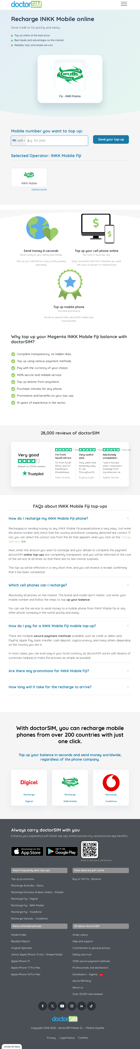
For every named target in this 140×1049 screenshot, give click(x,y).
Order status (80, 934)
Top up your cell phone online (96, 251)
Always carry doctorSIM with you (45, 830)
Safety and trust (82, 954)
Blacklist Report (20, 941)
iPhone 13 (20, 961)
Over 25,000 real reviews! (88, 994)
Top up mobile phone (68, 307)
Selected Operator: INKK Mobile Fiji (46, 155)
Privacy (51, 1037)
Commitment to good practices (91, 948)
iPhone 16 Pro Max (25, 974)
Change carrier (39, 189)
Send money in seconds (41, 251)
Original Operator (21, 948)
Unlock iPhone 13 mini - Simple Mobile (36, 954)
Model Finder (18, 934)
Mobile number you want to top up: (47, 131)
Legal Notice (67, 1037)
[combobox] (18, 140)
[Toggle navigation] (124, 4)
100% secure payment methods (91, 961)
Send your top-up (111, 139)
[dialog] (12, 1046)
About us (78, 987)
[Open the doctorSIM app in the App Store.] (27, 851)
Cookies (83, 1037)
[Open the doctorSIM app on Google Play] (62, 851)
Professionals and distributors (90, 967)
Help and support (83, 941)
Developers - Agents (87, 974)
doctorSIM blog (82, 980)
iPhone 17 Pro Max (25, 967)
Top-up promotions (22, 879)
